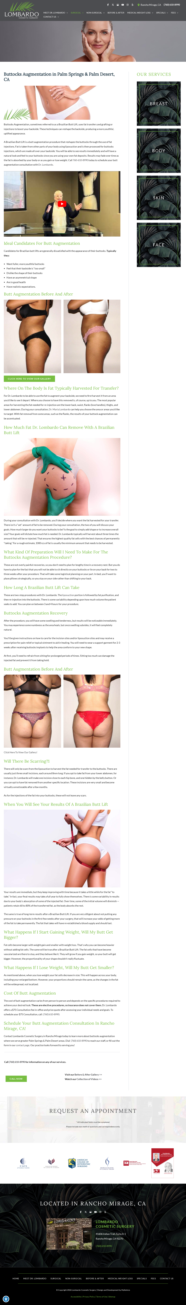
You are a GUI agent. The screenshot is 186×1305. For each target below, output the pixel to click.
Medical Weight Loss (120, 1278)
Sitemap (112, 1296)
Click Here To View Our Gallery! (20, 752)
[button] (66, 13)
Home (16, 1278)
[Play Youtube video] (62, 204)
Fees (153, 1278)
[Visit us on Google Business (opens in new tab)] (118, 5)
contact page (22, 1045)
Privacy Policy (89, 1296)
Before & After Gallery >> (88, 1074)
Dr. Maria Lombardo (59, 409)
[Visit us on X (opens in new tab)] (113, 5)
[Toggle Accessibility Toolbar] (6, 1299)
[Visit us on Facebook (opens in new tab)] (108, 5)
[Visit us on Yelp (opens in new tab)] (132, 5)
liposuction (68, 595)
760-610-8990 (80, 160)
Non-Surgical (73, 1278)
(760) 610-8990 (51, 1014)
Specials (142, 1278)
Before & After (95, 1278)
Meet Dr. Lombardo (34, 1278)
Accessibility (76, 1296)
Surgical (56, 1278)
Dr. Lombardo (45, 164)
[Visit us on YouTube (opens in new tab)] (123, 5)
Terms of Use (101, 1296)
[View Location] (139, 4)
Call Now (16, 1078)
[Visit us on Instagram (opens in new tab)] (127, 5)
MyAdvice (125, 1290)
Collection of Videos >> (89, 1079)
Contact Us (167, 1278)
